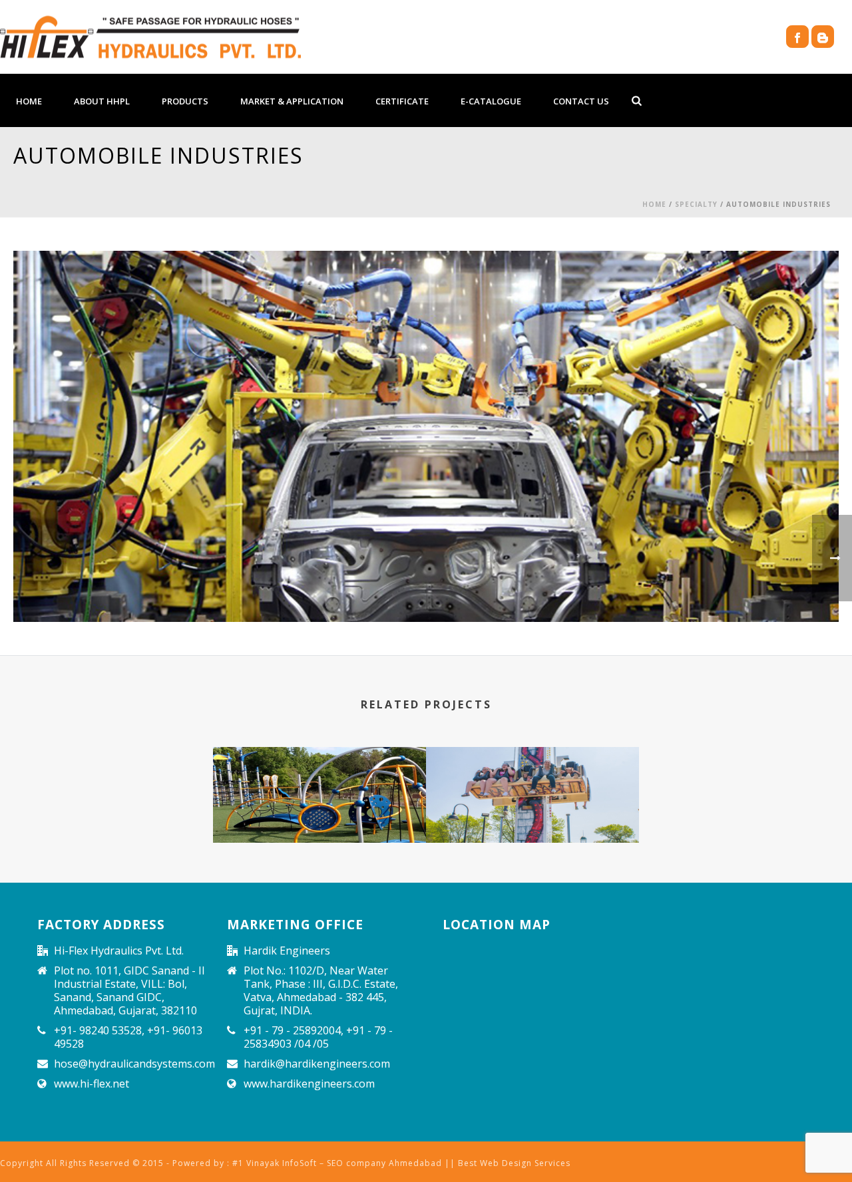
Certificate (402, 101)
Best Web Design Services (514, 1163)
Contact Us (581, 101)
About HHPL (102, 101)
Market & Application (291, 101)
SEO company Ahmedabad (384, 1163)
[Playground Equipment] (319, 797)
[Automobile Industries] (426, 435)
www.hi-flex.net (91, 1084)
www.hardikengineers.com (309, 1084)
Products (185, 101)
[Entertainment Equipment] (532, 797)
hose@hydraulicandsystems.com (134, 1064)
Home (29, 101)
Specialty (696, 204)
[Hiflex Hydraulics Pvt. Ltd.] (150, 36)
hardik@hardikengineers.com (317, 1064)
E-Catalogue (491, 101)
